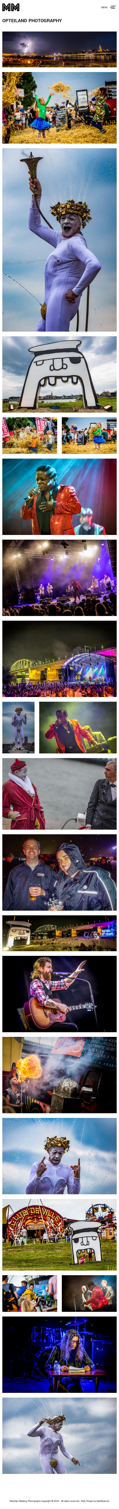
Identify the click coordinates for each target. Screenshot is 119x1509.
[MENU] (113, 7)
